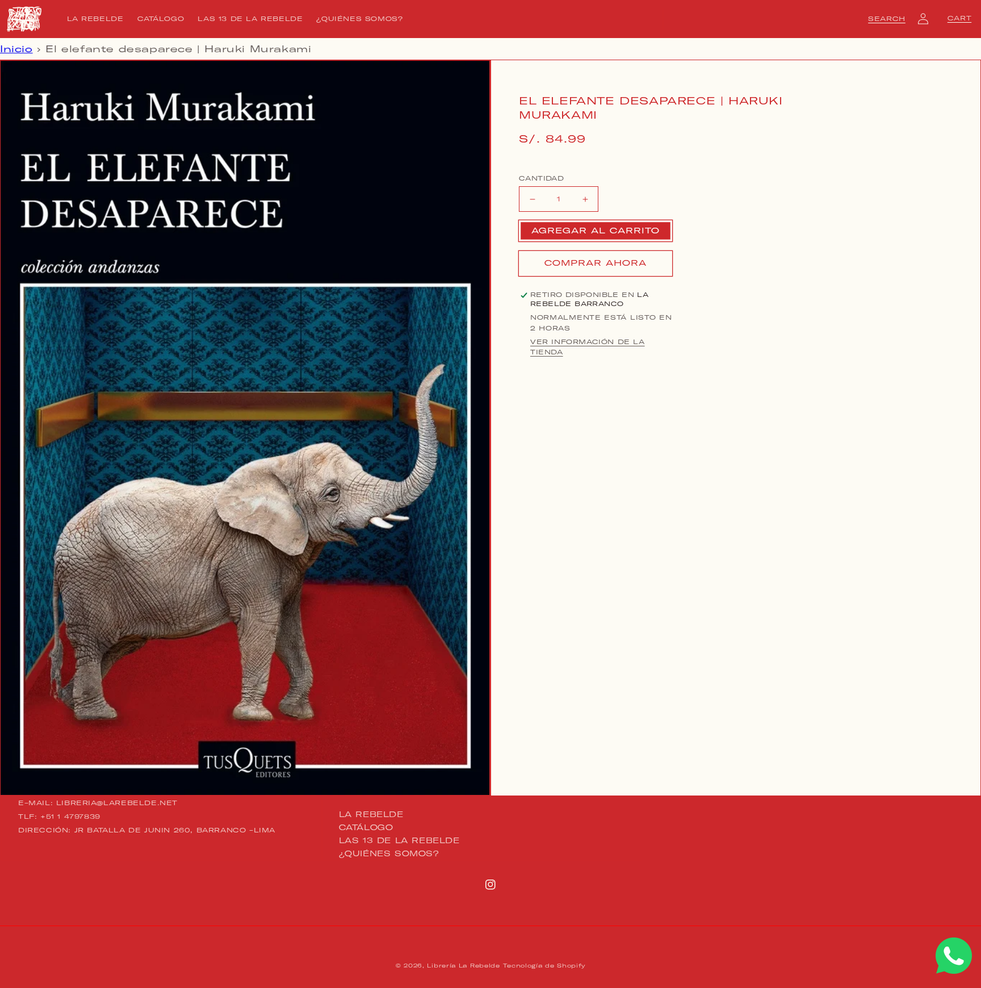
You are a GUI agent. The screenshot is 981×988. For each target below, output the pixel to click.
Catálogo (366, 827)
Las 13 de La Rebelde (399, 840)
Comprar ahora (595, 263)
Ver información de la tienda (587, 347)
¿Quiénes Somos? (389, 853)
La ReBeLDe (371, 815)
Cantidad (541, 178)
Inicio (16, 49)
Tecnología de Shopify (544, 965)
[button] (886, 18)
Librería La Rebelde (463, 965)
